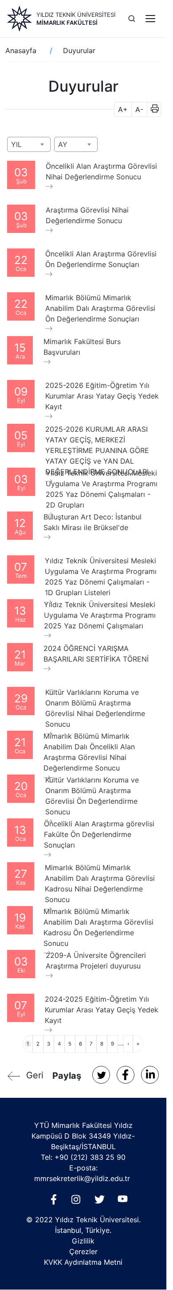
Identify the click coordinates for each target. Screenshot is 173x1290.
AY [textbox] (62, 144)
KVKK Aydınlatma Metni (83, 1262)
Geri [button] (34, 1075)
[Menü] (150, 18)
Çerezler (83, 1251)
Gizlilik (83, 1240)
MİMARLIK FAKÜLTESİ (67, 22)
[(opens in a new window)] (101, 1075)
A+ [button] (123, 109)
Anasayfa (20, 50)
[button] (152, 109)
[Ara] (132, 18)
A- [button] (139, 109)
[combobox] (28, 144)
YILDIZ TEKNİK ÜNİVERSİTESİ (75, 14)
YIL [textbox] (16, 144)
